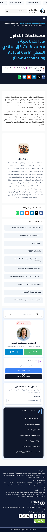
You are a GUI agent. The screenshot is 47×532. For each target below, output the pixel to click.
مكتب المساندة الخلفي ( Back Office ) (27, 300)
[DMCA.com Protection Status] (39, 523)
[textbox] (23, 400)
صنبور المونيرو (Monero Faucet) (29, 284)
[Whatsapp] (24, 516)
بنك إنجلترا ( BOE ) (34, 251)
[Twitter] (35, 516)
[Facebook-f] (43, 516)
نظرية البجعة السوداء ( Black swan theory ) (25, 276)
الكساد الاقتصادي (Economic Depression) (26, 228)
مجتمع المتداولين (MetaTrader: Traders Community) (27, 260)
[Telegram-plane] (31, 516)
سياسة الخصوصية (17, 485)
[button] (43, 77)
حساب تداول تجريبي (23, 376)
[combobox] (23, 400)
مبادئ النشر (27, 485)
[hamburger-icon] (44, 18)
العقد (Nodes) (36, 243)
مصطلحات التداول (33, 23)
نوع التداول (37, 396)
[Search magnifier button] (7, 11)
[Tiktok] (20, 516)
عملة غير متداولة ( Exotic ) (31, 292)
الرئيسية (42, 23)
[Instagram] (39, 516)
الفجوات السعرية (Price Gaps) (30, 235)
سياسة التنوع (41, 483)
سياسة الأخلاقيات (30, 483)
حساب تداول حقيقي (23, 370)
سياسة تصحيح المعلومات (17, 483)
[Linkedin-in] (28, 516)
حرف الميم (22, 23)
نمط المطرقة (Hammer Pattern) (29, 269)
